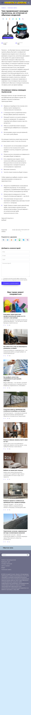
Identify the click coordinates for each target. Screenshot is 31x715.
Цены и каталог (5, 565)
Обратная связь (8, 548)
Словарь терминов (6, 563)
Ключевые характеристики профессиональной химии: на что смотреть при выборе (14, 316)
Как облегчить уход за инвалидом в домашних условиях (15, 347)
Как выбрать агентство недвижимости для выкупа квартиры (12, 378)
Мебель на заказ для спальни (13, 470)
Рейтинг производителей (8, 560)
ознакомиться (5, 79)
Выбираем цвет (5, 562)
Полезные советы (8, 37)
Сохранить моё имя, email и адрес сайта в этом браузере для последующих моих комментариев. (15, 279)
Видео (3, 567)
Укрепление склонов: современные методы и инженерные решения (15, 532)
